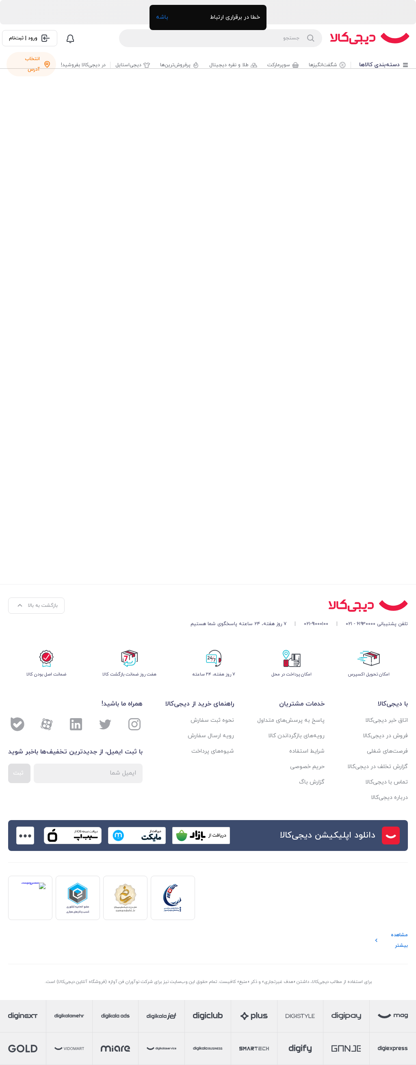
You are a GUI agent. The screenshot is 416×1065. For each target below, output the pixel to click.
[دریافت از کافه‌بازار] (201, 835)
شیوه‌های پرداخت (212, 751)
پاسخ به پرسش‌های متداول (290, 720)
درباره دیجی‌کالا (389, 797)
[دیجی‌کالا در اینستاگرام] (134, 724)
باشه (162, 17)
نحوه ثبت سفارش (212, 720)
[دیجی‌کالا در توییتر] (105, 724)
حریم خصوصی (307, 767)
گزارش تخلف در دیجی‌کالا (377, 767)
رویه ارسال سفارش (211, 736)
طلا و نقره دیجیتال (229, 65)
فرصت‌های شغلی (387, 751)
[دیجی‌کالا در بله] (17, 724)
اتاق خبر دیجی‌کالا (386, 720)
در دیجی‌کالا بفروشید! (83, 65)
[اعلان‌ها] (70, 38)
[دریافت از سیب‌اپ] (73, 835)
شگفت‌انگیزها (323, 65)
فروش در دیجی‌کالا (385, 736)
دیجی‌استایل (128, 65)
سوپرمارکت (278, 65)
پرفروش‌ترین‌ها (175, 65)
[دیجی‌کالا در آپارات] (47, 724)
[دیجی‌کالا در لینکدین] (76, 724)
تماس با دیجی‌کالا (386, 782)
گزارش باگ (311, 782)
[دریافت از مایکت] (137, 835)
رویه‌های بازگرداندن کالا (296, 736)
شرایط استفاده (306, 751)
